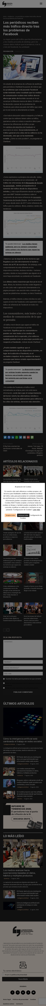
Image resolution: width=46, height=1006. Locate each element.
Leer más (36, 510)
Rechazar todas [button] (23, 515)
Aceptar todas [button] (10, 515)
